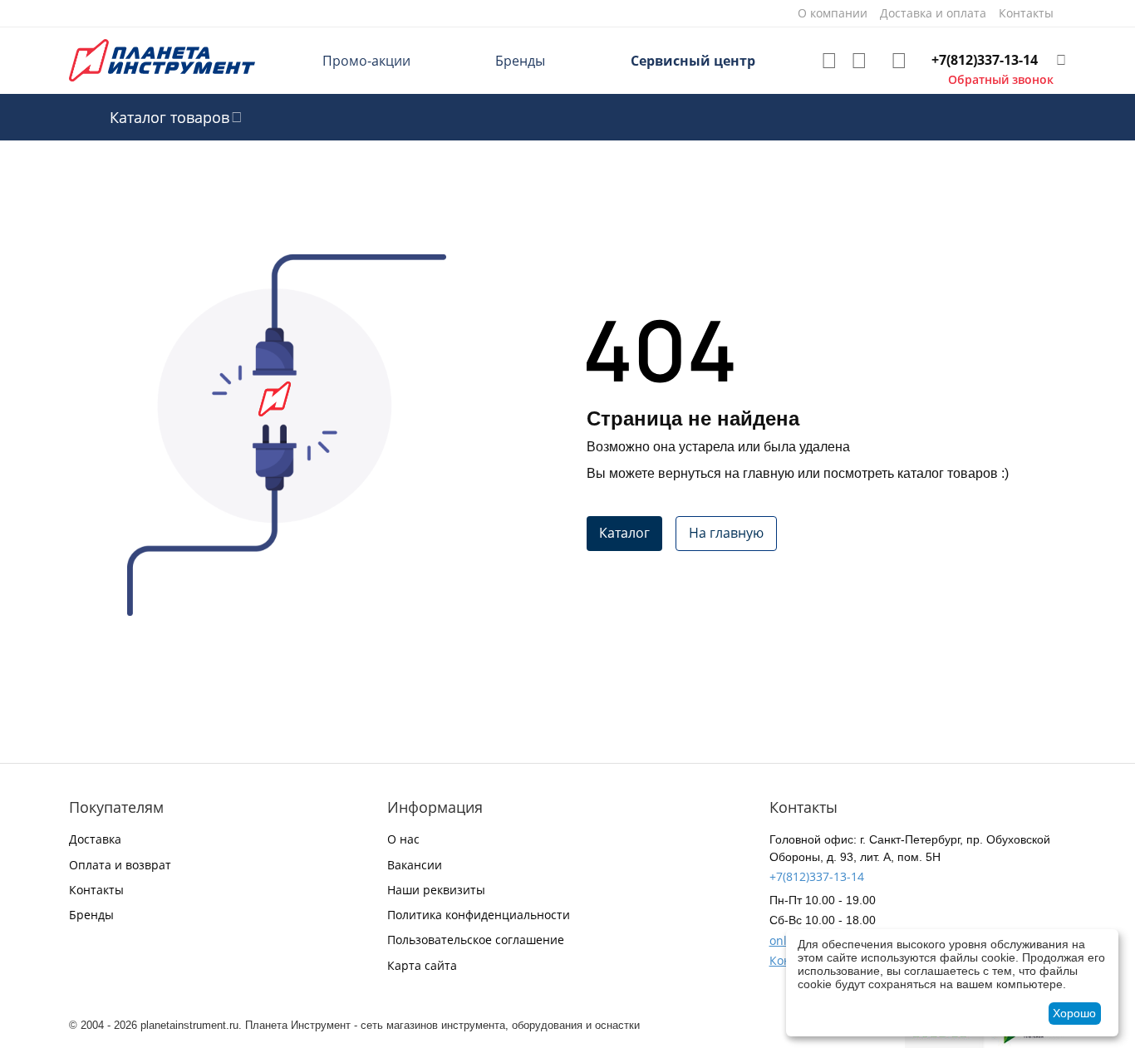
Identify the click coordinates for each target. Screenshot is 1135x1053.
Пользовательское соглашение (475, 939)
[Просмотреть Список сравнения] (859, 60)
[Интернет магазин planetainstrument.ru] (162, 59)
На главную (726, 533)
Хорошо (1074, 1013)
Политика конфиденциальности (478, 915)
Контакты (96, 890)
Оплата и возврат (120, 865)
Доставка (95, 839)
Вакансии (414, 865)
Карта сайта (422, 965)
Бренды (520, 61)
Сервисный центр (693, 61)
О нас (403, 839)
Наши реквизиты (436, 890)
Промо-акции (366, 61)
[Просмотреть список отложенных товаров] (829, 60)
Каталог (624, 533)
